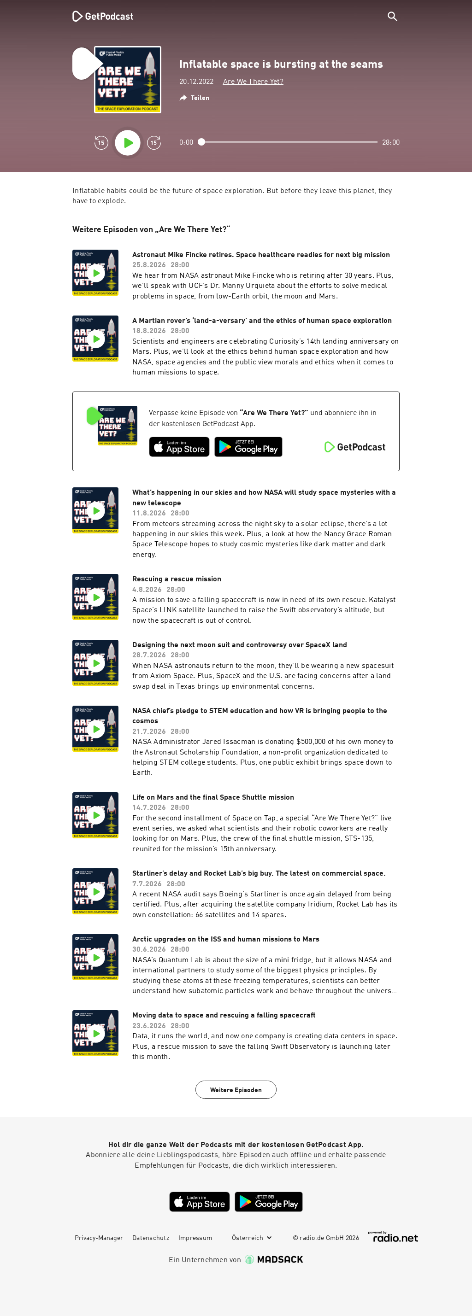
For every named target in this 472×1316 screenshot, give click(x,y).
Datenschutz (150, 1238)
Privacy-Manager (99, 1238)
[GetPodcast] (96, 16)
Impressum (195, 1238)
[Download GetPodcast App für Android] (248, 447)
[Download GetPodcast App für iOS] (179, 447)
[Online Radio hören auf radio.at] (393, 1236)
